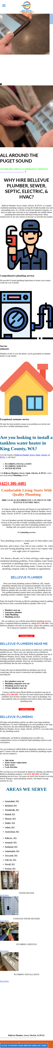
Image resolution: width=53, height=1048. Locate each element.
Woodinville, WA (12, 810)
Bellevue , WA (11, 838)
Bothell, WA (10, 814)
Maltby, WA (10, 823)
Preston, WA (10, 869)
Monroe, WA (10, 819)
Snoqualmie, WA (12, 801)
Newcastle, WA (11, 855)
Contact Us (26, 636)
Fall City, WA (10, 860)
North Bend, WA (12, 832)
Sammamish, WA (12, 851)
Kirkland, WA (11, 805)
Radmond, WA (11, 847)
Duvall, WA (10, 864)
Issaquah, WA (11, 842)
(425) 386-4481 (13, 483)
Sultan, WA (10, 827)
